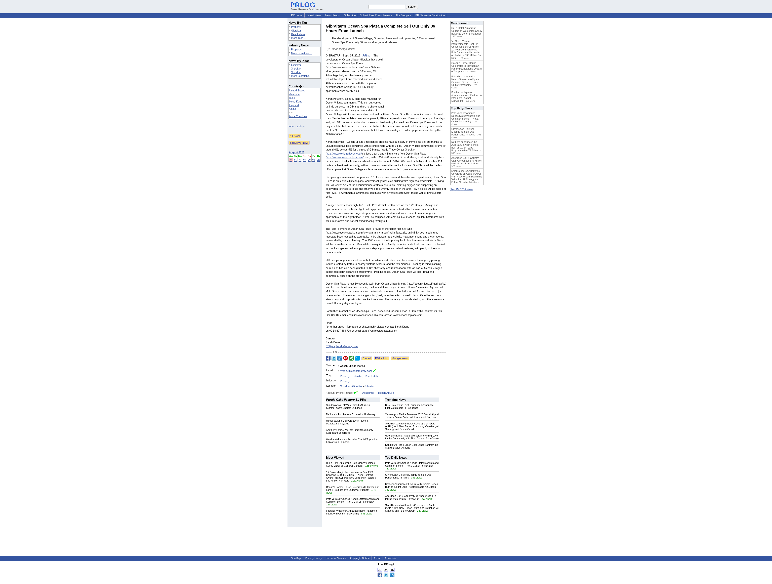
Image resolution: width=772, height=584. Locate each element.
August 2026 (296, 152)
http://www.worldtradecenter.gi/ (344, 153)
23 (304, 160)
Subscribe (350, 15)
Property (296, 26)
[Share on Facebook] (328, 358)
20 (318, 160)
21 (313, 160)
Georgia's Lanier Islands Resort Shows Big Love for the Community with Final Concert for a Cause (412, 437)
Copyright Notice (360, 558)
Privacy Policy (313, 558)
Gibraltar (296, 30)
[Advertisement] (416, 83)
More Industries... (301, 53)
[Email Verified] (374, 371)
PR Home (296, 15)
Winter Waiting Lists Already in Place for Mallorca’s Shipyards (347, 422)
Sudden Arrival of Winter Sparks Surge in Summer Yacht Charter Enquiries (348, 406)
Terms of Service (336, 558)
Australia (294, 94)
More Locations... (301, 75)
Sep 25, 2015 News (461, 189)
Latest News (314, 15)
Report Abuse (386, 392)
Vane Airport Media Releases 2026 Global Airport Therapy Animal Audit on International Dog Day (412, 416)
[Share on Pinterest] (345, 358)
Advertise (390, 558)
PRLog (366, 55)
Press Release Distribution (307, 9)
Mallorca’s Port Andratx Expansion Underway (350, 414)
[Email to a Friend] (357, 358)
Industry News (296, 126)
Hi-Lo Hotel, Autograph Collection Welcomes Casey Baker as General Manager (350, 464)
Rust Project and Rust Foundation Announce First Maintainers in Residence (409, 406)
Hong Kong (295, 101)
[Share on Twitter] (334, 358)
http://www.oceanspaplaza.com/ (344, 157)
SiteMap (296, 558)
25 (295, 160)
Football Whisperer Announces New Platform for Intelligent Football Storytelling (352, 512)
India (292, 97)
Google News (400, 358)
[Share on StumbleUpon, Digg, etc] (351, 358)
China (292, 108)
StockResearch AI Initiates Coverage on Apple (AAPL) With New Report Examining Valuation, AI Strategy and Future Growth (411, 426)
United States (297, 90)
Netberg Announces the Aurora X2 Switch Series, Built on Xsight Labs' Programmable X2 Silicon (411, 485)
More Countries (298, 116)
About (377, 558)
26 (291, 160)
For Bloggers (403, 15)
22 (309, 160)
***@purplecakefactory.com (342, 346)
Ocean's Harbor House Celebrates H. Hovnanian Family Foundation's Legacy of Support (352, 488)
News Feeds (332, 15)
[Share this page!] (386, 576)
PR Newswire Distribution (430, 15)
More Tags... (298, 37)
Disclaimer (368, 392)
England (294, 105)
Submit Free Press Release (376, 15)
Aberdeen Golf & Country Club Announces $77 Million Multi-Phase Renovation (410, 497)
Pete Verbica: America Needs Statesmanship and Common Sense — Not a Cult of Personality (353, 500)
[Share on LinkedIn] (339, 358)
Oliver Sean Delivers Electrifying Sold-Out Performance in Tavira (408, 476)
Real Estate (298, 34)
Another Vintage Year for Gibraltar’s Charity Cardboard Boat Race (349, 431)
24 (300, 160)
